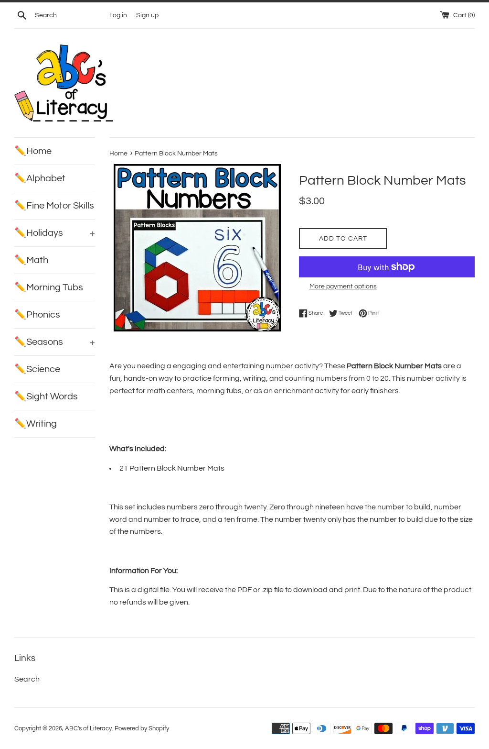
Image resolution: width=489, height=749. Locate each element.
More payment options (343, 286)
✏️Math (31, 260)
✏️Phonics (37, 314)
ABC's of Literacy (88, 729)
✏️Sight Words (46, 396)
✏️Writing (35, 424)
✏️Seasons (54, 342)
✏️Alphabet (39, 178)
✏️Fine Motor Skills (54, 205)
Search (27, 679)
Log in (118, 15)
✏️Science (37, 369)
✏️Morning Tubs (48, 287)
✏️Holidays (54, 233)
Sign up (147, 15)
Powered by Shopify (142, 729)
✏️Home (33, 151)
